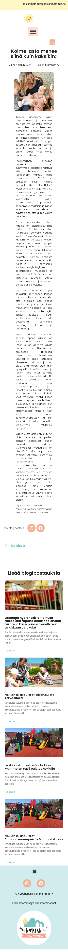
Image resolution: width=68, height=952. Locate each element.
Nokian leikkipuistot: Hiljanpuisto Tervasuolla (29, 696)
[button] (33, 31)
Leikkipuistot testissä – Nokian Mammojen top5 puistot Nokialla (30, 767)
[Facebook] (41, 883)
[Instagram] (27, 883)
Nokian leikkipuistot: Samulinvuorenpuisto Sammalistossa (34, 837)
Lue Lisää (10, 650)
